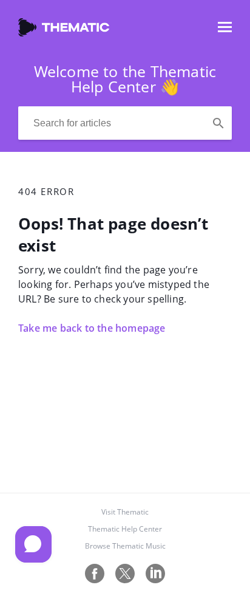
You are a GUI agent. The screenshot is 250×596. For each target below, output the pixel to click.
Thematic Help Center (125, 529)
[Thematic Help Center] (63, 32)
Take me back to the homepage (92, 328)
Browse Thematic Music (125, 546)
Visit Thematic (125, 512)
